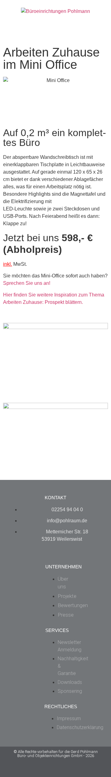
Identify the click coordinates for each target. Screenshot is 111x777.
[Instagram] (55, 770)
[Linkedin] (70, 770)
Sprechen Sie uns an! (26, 283)
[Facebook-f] (41, 770)
